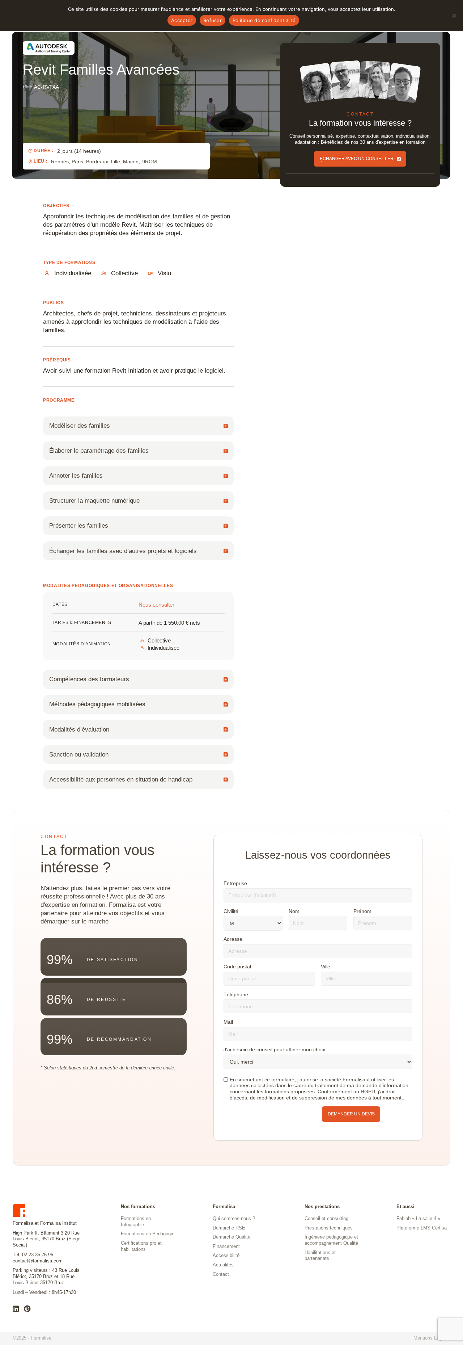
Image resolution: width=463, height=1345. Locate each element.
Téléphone (236, 994)
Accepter (181, 20)
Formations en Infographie (136, 1221)
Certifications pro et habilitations (141, 1246)
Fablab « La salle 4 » (418, 1218)
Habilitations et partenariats (320, 1255)
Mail (228, 1022)
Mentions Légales (431, 1338)
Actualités (223, 1265)
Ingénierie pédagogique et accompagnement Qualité (331, 1240)
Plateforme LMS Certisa (421, 1228)
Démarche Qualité (231, 1237)
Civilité (231, 911)
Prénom (362, 911)
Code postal (237, 966)
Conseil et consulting (326, 1218)
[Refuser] (454, 15)
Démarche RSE (229, 1228)
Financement (226, 1246)
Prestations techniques (329, 1228)
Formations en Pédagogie (147, 1233)
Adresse (233, 939)
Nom (294, 911)
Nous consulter (156, 604)
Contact (221, 1274)
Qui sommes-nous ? (234, 1218)
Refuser (212, 20)
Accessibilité (226, 1255)
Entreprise (235, 883)
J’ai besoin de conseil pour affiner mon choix (274, 1049)
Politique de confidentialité (264, 20)
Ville (325, 966)
